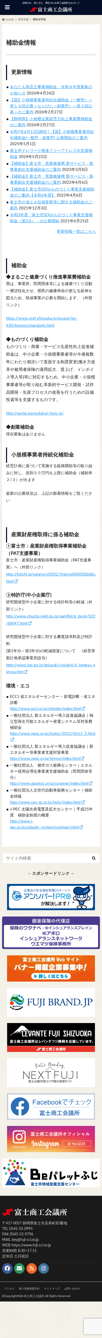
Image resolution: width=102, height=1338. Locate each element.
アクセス (9, 1288)
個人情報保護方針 (29, 1288)
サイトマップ (52, 1288)
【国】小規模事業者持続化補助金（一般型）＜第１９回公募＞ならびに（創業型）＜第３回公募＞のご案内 (51, 106)
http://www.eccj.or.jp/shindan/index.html (45, 709)
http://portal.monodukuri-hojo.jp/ (35, 413)
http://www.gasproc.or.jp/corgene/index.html (49, 784)
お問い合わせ (72, 1288)
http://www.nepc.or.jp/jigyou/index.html (45, 759)
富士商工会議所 (34, 1296)
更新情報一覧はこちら (76, 232)
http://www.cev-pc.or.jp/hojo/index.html (45, 802)
